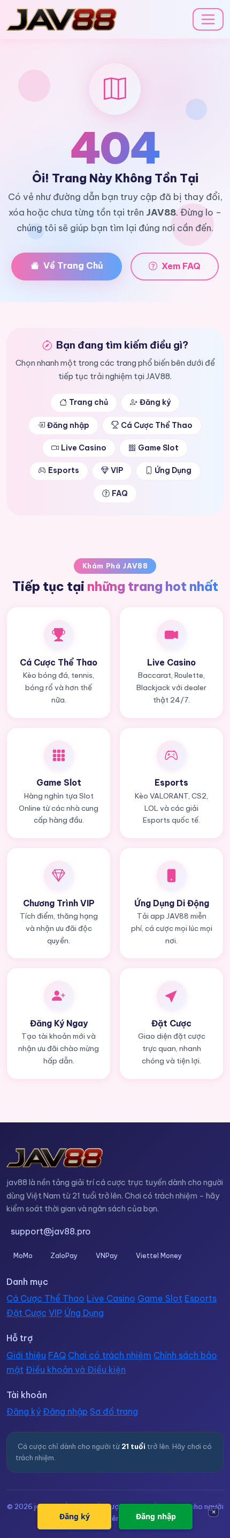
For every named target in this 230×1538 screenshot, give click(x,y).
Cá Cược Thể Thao (157, 425)
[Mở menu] (208, 19)
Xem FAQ (181, 266)
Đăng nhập (68, 425)
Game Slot (158, 448)
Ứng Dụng (173, 470)
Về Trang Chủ (73, 265)
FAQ (120, 493)
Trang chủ (88, 402)
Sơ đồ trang (114, 1411)
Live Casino (83, 448)
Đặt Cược (26, 1312)
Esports (63, 470)
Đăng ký (155, 402)
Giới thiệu (26, 1355)
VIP (117, 470)
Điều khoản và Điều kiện (76, 1369)
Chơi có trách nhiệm (109, 1355)
